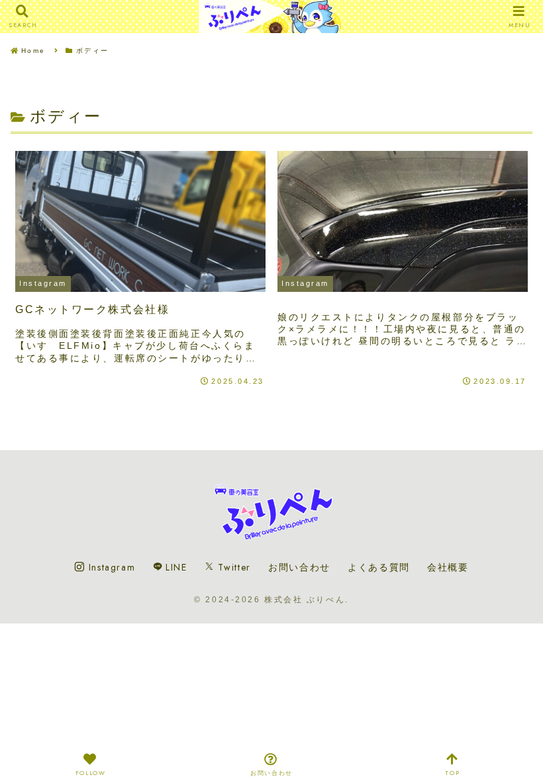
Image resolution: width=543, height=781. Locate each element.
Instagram (110, 567)
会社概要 (447, 567)
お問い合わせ (299, 567)
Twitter (232, 567)
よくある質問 (379, 567)
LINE (174, 567)
